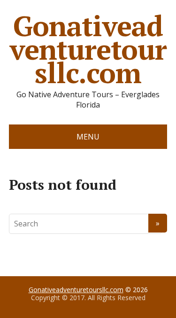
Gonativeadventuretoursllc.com (88, 49)
